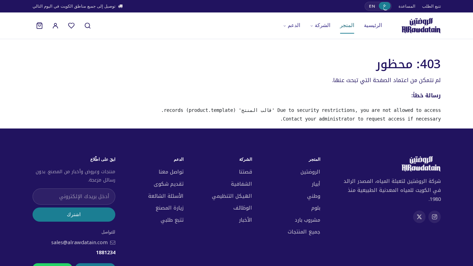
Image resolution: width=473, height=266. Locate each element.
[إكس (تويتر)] (419, 217)
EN (372, 6)
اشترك (74, 214)
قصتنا (245, 172)
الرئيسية (373, 25)
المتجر (347, 25)
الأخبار (245, 220)
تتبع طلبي (172, 220)
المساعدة (407, 6)
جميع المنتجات (304, 232)
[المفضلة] (71, 26)
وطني (313, 196)
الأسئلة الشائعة (166, 196)
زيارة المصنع (169, 208)
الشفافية (241, 184)
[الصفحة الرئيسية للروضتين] (421, 25)
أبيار (316, 184)
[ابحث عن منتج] (88, 26)
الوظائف (242, 208)
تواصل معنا (171, 172)
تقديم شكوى (169, 184)
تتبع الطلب (431, 6)
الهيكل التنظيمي (232, 196)
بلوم (315, 208)
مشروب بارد (307, 220)
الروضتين (310, 172)
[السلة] (39, 26)
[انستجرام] (434, 217)
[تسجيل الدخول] (55, 26)
